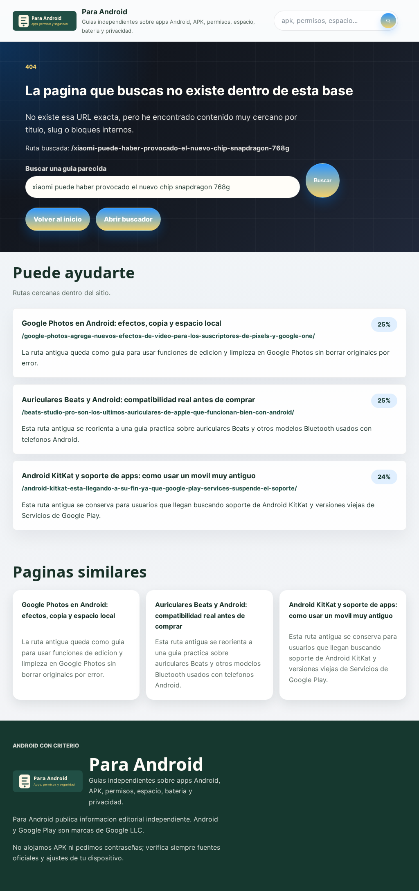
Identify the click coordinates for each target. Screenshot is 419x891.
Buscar (322, 180)
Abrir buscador (128, 219)
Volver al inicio (58, 219)
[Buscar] (388, 21)
